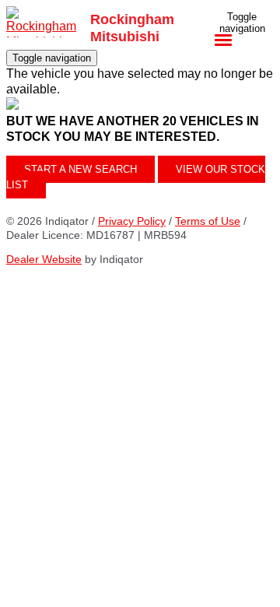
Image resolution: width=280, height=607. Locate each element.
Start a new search (80, 169)
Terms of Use (207, 221)
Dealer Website (44, 259)
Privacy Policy (132, 221)
